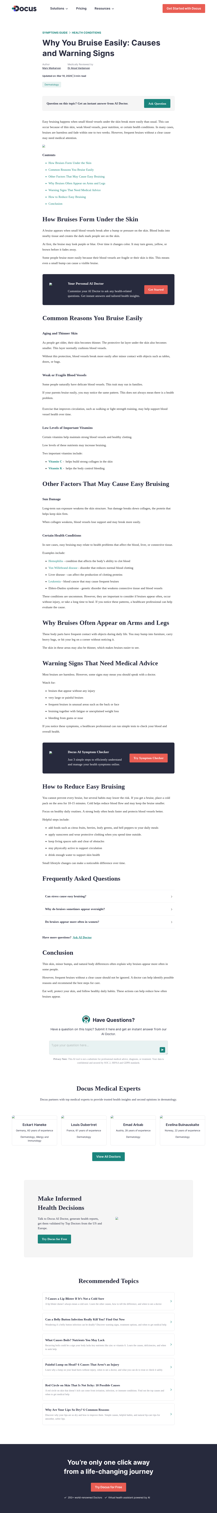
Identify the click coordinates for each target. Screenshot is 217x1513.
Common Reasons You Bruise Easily (71, 169)
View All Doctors (108, 1156)
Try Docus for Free (54, 1239)
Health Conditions (86, 32)
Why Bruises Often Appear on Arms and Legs (76, 183)
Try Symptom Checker (149, 758)
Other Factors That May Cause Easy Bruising (76, 176)
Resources (102, 8)
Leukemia (54, 581)
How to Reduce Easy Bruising (67, 197)
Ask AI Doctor (82, 937)
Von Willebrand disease (62, 567)
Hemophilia (55, 561)
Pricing (81, 8)
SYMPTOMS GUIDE (55, 32)
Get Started (156, 289)
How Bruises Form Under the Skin (69, 163)
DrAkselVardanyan (79, 68)
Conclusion (55, 203)
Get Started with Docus (184, 8)
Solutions (57, 8)
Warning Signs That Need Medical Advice (74, 190)
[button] (108, 896)
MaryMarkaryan (51, 68)
